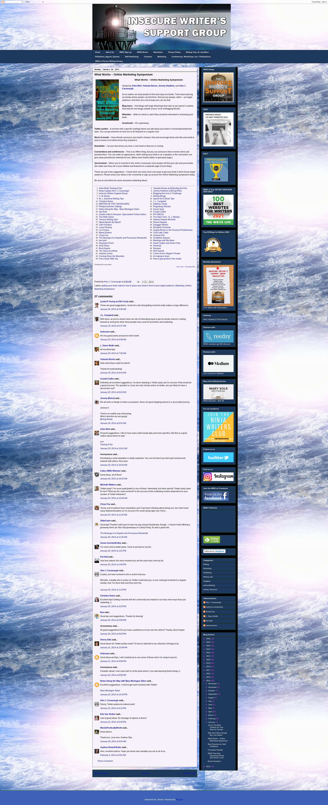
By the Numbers (214, 761)
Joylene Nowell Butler (110, 747)
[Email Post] (138, 282)
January (211, 722)
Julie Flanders (105, 225)
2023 (208, 649)
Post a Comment (105, 761)
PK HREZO (158, 214)
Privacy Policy (174, 52)
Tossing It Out (106, 444)
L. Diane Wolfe (107, 345)
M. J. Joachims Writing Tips (111, 199)
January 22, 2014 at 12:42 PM (113, 694)
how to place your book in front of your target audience (149, 286)
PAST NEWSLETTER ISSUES (215, 319)
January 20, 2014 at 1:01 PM (113, 551)
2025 (208, 642)
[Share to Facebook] (150, 282)
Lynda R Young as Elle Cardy (114, 301)
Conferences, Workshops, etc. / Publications (191, 57)
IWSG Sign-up (125, 52)
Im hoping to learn (161, 256)
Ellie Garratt (158, 251)
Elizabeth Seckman (162, 227)
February (212, 719)
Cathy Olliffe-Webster (110, 471)
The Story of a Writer (108, 251)
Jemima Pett (158, 235)
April (210, 712)
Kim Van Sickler (107, 714)
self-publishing (209, 585)
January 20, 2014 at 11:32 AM (113, 537)
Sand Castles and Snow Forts (166, 243)
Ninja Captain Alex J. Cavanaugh (114, 191)
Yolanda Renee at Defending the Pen (170, 188)
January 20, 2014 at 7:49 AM (113, 353)
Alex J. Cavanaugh (109, 570)
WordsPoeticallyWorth (111, 728)
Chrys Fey (103, 235)
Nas (102, 612)
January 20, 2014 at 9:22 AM (113, 392)
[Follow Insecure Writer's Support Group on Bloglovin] (214, 552)
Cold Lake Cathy (160, 232)
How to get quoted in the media (167, 259)
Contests (148, 57)
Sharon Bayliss (160, 222)
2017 (208, 670)
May (210, 708)
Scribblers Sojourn (161, 238)
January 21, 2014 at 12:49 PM (113, 647)
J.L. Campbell (106, 315)
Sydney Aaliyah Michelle (164, 219)
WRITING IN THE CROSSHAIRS (114, 204)
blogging (206, 581)
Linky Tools (179, 266)
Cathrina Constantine (214, 607)
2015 (208, 677)
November (212, 687)
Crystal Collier (159, 212)
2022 (208, 653)
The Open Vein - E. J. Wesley (166, 217)
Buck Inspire (104, 248)
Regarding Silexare (162, 206)
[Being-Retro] (106, 419)
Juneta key (210, 612)
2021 (208, 656)
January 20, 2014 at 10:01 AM (113, 448)
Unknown (105, 332)
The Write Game (106, 217)
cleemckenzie (211, 625)
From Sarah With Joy (108, 259)
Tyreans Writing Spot (108, 219)
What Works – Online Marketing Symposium (218, 739)
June (210, 705)
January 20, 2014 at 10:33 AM (113, 465)
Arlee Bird (105, 429)
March (211, 715)
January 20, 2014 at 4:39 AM (113, 309)
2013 (208, 766)
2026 (208, 639)
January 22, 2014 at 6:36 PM (113, 722)
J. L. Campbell (159, 201)
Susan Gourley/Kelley (110, 543)
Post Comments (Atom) (151, 783)
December (212, 684)
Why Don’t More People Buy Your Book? (217, 734)
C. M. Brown (104, 196)
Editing (206, 564)
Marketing (161, 57)
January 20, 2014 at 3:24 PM (113, 606)
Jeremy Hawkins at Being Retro (167, 191)
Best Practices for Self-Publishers (217, 745)
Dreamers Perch (106, 243)
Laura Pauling (105, 227)
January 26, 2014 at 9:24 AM (113, 741)
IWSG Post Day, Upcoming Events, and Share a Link (216, 755)
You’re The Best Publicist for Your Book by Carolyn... (216, 727)
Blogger (179, 799)
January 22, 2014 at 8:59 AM (113, 675)
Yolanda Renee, (150, 86)
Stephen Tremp (160, 204)
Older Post (189, 773)
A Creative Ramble (215, 750)
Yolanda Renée (107, 359)
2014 (208, 681)
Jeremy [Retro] (107, 398)
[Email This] (143, 282)
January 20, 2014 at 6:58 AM (113, 339)
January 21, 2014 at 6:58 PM (113, 661)
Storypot (157, 248)
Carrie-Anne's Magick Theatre (166, 253)
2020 (208, 660)
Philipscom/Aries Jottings (110, 206)
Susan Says (158, 209)
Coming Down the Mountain (111, 256)
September (213, 694)
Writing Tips (208, 577)
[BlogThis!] (145, 282)
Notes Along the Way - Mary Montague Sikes (119, 209)
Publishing (207, 573)
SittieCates (105, 521)
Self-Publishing (132, 57)
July (210, 701)
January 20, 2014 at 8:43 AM (113, 373)
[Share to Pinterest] (152, 282)
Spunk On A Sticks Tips (163, 199)
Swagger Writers (160, 225)
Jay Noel (103, 212)
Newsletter (158, 52)
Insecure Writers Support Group (113, 193)
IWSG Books (142, 52)
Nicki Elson (104, 246)
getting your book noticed (113, 286)
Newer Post (100, 773)
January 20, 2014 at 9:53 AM (113, 423)
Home (97, 52)
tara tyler (103, 240)
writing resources (210, 589)
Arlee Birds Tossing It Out (110, 188)
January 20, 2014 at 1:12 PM (113, 590)
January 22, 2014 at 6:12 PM (113, 708)
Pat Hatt (104, 557)
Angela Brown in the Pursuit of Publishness (172, 230)
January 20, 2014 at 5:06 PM (113, 620)
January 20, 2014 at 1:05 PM (113, 564)
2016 (208, 674)
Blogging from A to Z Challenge (167, 193)
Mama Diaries (105, 232)
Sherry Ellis (105, 640)
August (211, 698)
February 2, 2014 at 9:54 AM (113, 755)
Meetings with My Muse (163, 240)
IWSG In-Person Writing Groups (109, 61)
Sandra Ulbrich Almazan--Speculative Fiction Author (122, 214)
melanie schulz (106, 253)
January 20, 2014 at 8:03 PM (113, 634)
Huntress (157, 246)
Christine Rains (106, 201)
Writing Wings (159, 196)
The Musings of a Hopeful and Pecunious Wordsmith (123, 238)
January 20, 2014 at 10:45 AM (113, 498)
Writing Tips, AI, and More (197, 52)
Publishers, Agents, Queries (107, 57)
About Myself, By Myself (110, 222)
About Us (110, 52)
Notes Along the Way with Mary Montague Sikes (123, 681)
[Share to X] (148, 282)
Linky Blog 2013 (190, 266)
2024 (208, 646)
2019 (208, 663)
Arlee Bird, (137, 86)
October (211, 691)
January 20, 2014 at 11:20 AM (113, 515)
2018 (208, 666)
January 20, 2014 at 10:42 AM (113, 479)
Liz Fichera (104, 230)
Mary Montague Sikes (110, 690)
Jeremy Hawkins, (166, 86)
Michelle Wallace (108, 485)
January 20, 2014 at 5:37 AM (113, 326)
